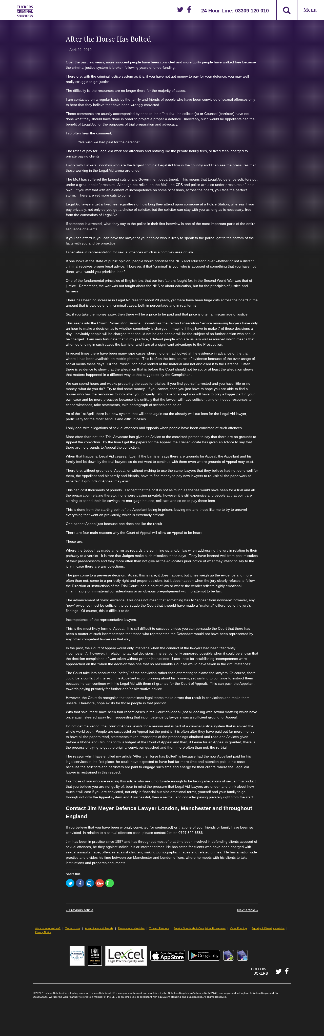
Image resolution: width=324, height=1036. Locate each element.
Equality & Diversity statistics (268, 928)
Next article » (247, 910)
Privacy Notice (43, 932)
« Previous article (79, 910)
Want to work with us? (47, 928)
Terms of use (72, 928)
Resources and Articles (131, 928)
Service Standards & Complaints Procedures (200, 928)
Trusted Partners (159, 928)
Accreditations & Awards (99, 928)
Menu (310, 10)
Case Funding (238, 928)
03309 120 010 (252, 10)
